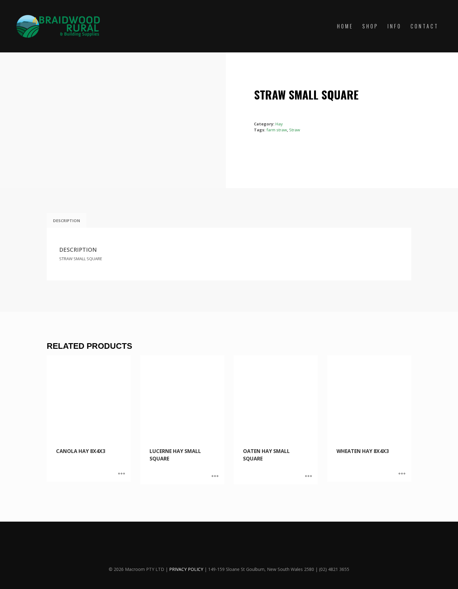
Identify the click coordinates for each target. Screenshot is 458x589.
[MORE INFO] (121, 474)
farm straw (276, 130)
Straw (294, 130)
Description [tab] (66, 220)
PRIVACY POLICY (186, 569)
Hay (279, 124)
